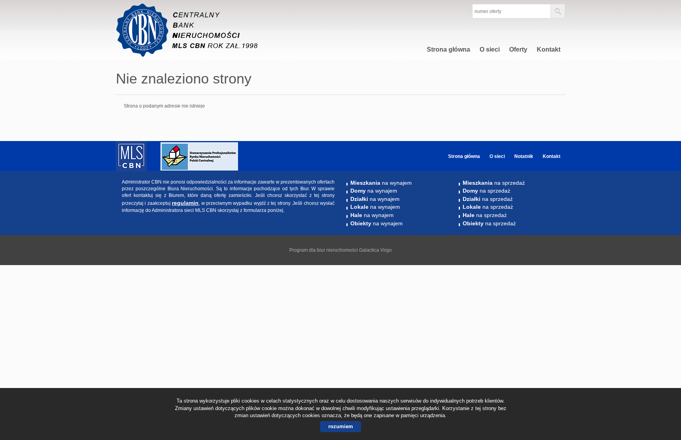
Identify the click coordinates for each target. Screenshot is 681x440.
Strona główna (448, 49)
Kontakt (548, 49)
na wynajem (381, 183)
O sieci (490, 49)
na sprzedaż (494, 183)
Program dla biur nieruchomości (324, 250)
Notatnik (523, 156)
